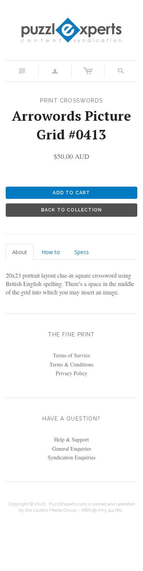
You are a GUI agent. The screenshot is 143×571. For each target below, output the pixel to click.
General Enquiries (71, 448)
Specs (81, 252)
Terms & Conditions (71, 364)
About (19, 252)
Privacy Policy (71, 373)
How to (51, 252)
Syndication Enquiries (71, 457)
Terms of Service (71, 355)
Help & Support (71, 439)
